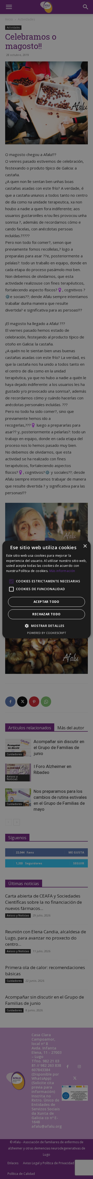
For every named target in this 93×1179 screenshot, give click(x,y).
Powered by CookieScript (46, 633)
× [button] (85, 546)
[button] (46, 625)
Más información (62, 571)
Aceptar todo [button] (46, 601)
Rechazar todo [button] (46, 614)
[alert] (46, 589)
